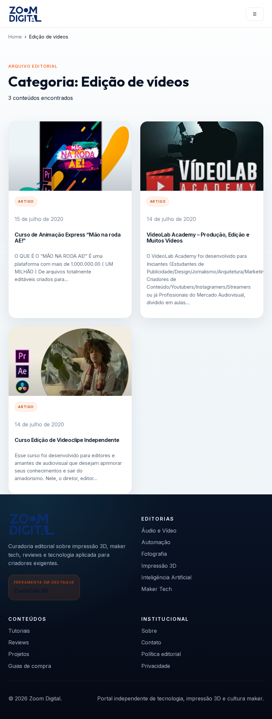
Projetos (18, 654)
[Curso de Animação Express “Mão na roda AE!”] (70, 156)
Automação (155, 542)
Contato (151, 642)
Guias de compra (29, 666)
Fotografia (154, 553)
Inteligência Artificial (166, 577)
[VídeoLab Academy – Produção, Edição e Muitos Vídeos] (201, 156)
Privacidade (155, 666)
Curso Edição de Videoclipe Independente (67, 440)
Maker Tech (156, 589)
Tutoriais (19, 630)
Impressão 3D (158, 565)
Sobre (149, 630)
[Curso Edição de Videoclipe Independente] (70, 361)
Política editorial (161, 654)
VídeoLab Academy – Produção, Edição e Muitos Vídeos (198, 237)
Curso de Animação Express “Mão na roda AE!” (67, 237)
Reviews (18, 642)
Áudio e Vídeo (158, 530)
